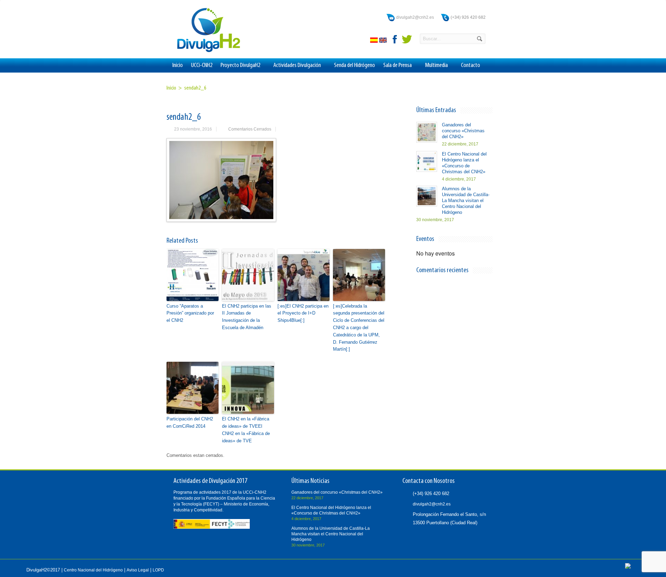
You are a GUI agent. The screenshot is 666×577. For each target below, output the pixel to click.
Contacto (470, 65)
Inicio (177, 65)
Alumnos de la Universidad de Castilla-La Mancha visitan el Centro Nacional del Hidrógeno (465, 200)
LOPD (158, 570)
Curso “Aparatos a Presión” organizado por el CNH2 (190, 313)
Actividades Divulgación (297, 65)
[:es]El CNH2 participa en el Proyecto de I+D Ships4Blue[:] (303, 313)
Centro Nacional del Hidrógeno (93, 570)
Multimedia (436, 65)
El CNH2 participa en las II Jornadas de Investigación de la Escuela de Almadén (246, 316)
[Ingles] (383, 41)
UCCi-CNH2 (201, 65)
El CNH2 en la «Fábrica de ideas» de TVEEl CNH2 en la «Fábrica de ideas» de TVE (246, 429)
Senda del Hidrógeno (354, 65)
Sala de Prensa (397, 65)
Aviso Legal (138, 570)
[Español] (374, 41)
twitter (407, 39)
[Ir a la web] (628, 567)
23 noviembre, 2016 (193, 129)
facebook (395, 39)
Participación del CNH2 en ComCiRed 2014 (189, 422)
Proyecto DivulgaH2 (240, 65)
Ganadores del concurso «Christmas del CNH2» (463, 130)
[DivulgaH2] (205, 51)
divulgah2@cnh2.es (415, 17)
